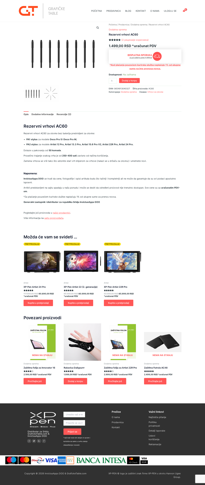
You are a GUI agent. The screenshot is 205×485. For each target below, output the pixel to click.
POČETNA (96, 10)
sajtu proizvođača (53, 218)
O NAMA (154, 10)
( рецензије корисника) (135, 39)
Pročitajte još (35, 381)
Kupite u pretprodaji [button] (38, 303)
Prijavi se (72, 431)
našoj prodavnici (61, 212)
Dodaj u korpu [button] (75, 381)
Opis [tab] (26, 114)
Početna (113, 24)
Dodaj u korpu (129, 80)
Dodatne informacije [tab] (43, 114)
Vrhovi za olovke (155, 92)
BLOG (128, 10)
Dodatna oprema (139, 24)
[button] (97, 27)
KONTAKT (141, 10)
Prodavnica (124, 24)
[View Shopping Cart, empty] (184, 11)
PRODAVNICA (113, 10)
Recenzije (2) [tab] (64, 114)
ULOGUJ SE (170, 10)
